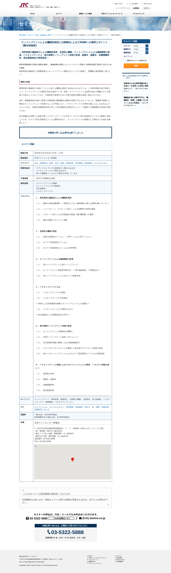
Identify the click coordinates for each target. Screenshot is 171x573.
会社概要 (119, 558)
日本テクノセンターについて (97, 558)
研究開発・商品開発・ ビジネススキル (91, 163)
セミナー (119, 556)
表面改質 (105, 407)
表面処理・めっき (41, 409)
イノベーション (40, 407)
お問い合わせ (147, 4)
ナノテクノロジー (56, 407)
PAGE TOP (165, 554)
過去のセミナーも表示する (137, 60)
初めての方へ (118, 4)
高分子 (87, 407)
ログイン (146, 8)
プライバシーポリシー (95, 563)
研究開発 (70, 407)
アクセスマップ (93, 559)
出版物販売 (119, 561)
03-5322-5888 (67, 532)
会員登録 (136, 8)
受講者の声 (91, 561)
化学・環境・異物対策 (64, 163)
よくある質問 (133, 4)
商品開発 (79, 407)
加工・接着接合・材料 (43, 163)
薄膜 (98, 407)
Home (90, 556)
